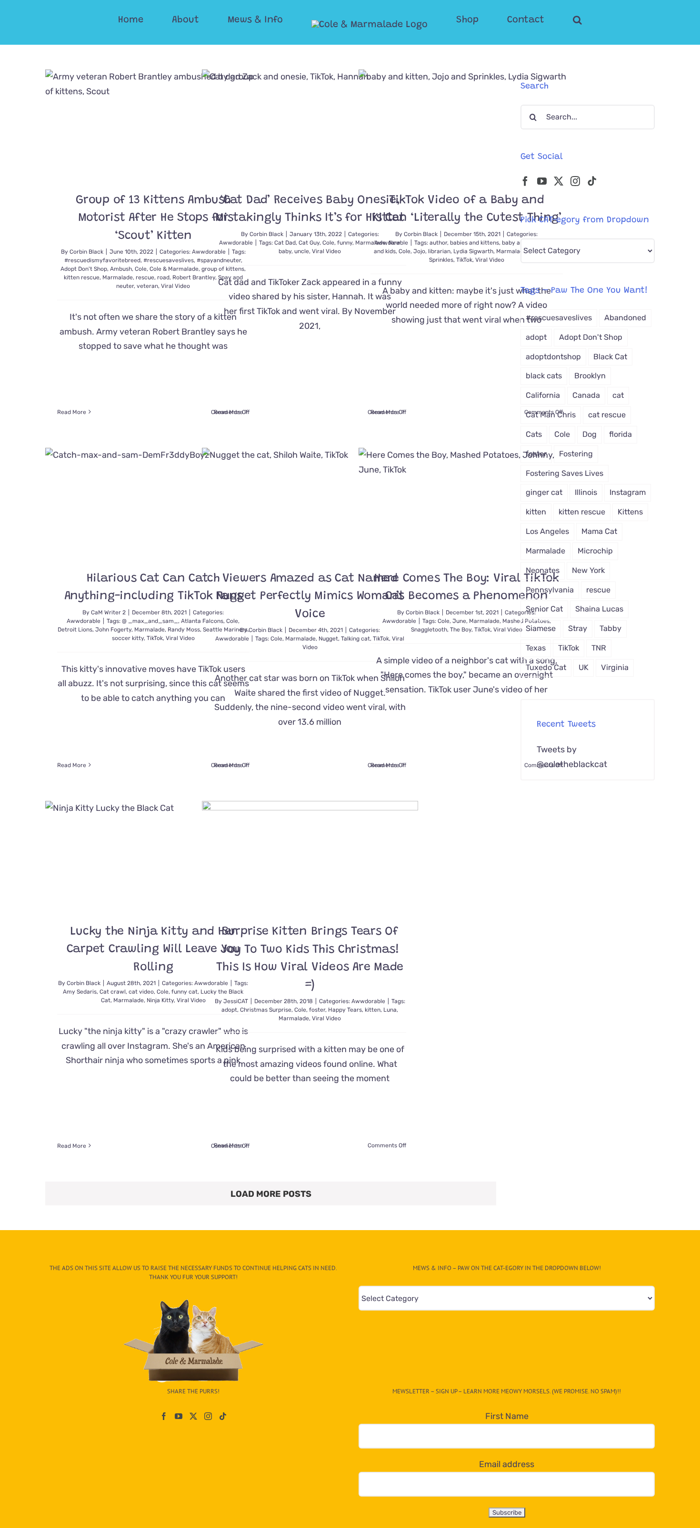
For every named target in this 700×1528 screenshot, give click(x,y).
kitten (372, 1009)
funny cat (184, 991)
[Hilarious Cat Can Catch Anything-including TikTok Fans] (153, 502)
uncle (301, 251)
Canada (586, 395)
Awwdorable (236, 242)
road (163, 277)
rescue (145, 277)
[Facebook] (525, 181)
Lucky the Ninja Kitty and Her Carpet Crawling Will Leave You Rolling (153, 950)
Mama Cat (599, 531)
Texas (536, 647)
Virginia (615, 667)
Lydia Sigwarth (473, 251)
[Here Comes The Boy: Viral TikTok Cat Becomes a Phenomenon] (467, 502)
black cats (544, 375)
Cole (141, 269)
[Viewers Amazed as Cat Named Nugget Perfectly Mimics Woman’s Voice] (310, 502)
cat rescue (607, 414)
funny (344, 242)
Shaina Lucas (599, 608)
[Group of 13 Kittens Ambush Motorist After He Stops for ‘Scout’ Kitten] (153, 123)
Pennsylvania (550, 589)
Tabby (610, 628)
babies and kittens (474, 242)
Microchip (595, 550)
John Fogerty (113, 629)
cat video (141, 991)
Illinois (586, 492)
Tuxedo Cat (546, 667)
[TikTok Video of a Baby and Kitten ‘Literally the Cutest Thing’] (467, 123)
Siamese (541, 628)
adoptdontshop (553, 356)
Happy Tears (345, 1009)
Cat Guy (309, 242)
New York (588, 570)
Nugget (328, 638)
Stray (577, 628)
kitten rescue (82, 277)
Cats (534, 434)
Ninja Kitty (160, 1000)
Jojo (419, 251)
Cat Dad (285, 242)
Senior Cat (544, 608)
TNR (598, 647)
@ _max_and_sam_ (150, 621)
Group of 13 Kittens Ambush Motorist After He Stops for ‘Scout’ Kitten (153, 218)
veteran (147, 286)
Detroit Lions (75, 629)
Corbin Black (86, 251)
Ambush (121, 269)
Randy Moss (184, 629)
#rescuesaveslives (168, 260)
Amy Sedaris (80, 991)
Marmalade (117, 277)
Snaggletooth (429, 629)
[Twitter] (558, 181)
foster (317, 1009)
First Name (507, 1416)
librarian (439, 251)
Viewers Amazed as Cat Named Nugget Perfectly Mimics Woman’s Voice (310, 597)
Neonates (543, 570)
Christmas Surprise (265, 1009)
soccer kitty (128, 638)
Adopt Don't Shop (83, 269)
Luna (390, 1009)
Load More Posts (270, 1194)
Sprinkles (441, 259)
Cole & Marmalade (174, 269)
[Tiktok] (592, 181)
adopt (229, 1009)
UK (584, 667)
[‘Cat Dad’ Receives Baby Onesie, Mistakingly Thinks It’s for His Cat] (310, 123)
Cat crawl (113, 991)
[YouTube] (542, 181)
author (438, 242)
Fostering (576, 453)
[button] (539, 20)
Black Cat (610, 356)
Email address (506, 1464)
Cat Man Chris (551, 414)
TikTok (464, 259)
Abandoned (625, 317)
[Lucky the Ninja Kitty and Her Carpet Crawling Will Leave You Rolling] (153, 855)
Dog (589, 434)
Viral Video (175, 286)
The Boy (460, 629)
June (459, 621)
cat (618, 395)
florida (620, 434)
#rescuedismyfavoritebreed (102, 260)
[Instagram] (575, 181)
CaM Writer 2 (108, 612)
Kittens (630, 511)
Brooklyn (590, 375)
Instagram (628, 492)
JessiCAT (235, 1001)
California (543, 395)
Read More (71, 412)
